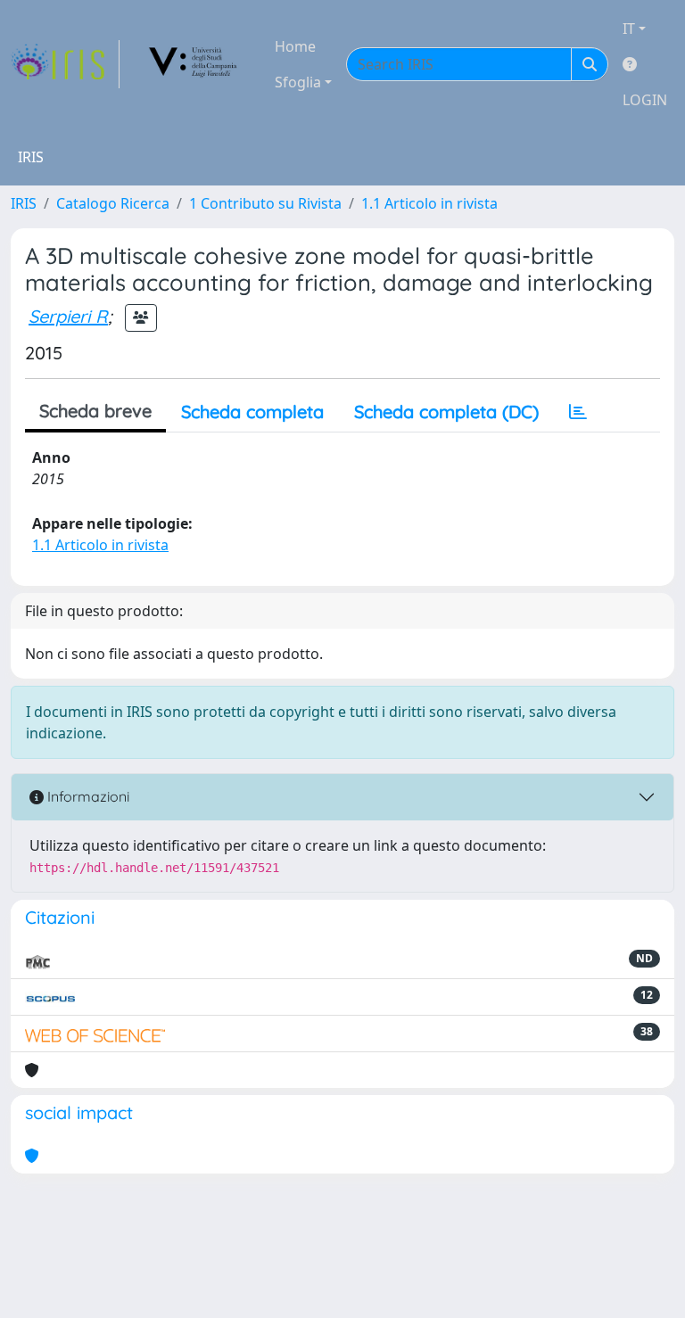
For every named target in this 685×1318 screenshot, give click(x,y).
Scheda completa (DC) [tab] (446, 411)
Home (295, 46)
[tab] (578, 412)
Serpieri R (68, 316)
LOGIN (645, 100)
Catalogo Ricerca (112, 203)
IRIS (24, 203)
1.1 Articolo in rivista (429, 203)
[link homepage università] (193, 64)
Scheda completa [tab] (252, 411)
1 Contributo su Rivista (265, 203)
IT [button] (629, 28)
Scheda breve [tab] (95, 411)
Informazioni (86, 796)
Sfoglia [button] (298, 82)
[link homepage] (65, 64)
